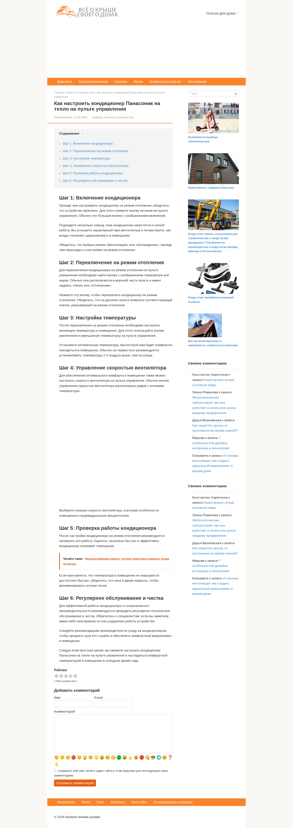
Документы (118, 802)
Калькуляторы (66, 802)
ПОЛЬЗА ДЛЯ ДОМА (221, 13)
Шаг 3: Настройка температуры (87, 158)
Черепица (120, 81)
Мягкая (138, 81)
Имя (57, 697)
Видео (86, 802)
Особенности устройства (165, 81)
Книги (100, 802)
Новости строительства (119, 117)
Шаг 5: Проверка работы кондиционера (93, 173)
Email (98, 697)
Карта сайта (139, 802)
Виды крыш (64, 81)
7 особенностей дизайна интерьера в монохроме (210, 443)
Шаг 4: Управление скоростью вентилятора (96, 165)
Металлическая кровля (93, 81)
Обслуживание (197, 81)
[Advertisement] (146, 52)
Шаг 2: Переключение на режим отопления (95, 151)
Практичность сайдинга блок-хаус (211, 187)
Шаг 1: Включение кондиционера (88, 143)
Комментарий (64, 711)
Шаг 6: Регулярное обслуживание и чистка (95, 180)
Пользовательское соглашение (173, 802)
